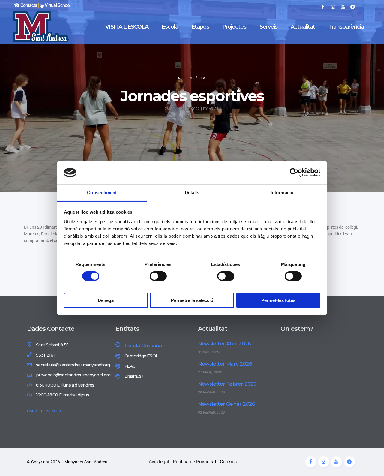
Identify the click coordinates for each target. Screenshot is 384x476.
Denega (106, 300)
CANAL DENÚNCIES (44, 410)
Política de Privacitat (194, 462)
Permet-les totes (278, 300)
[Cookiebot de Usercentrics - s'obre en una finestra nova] (294, 172)
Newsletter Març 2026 (225, 364)
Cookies (228, 462)
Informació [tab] (282, 192)
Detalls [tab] (192, 192)
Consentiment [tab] (102, 192)
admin (214, 109)
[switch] (158, 276)
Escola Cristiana (143, 345)
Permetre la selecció (192, 300)
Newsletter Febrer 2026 (227, 384)
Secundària (192, 78)
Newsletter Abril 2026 (224, 344)
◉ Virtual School (55, 5)
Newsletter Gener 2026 (226, 404)
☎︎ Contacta (25, 5)
